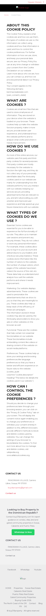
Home (6, 15)
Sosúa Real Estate (33, 588)
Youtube (37, 570)
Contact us (11, 493)
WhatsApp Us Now (23, 532)
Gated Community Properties (23, 597)
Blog (40, 603)
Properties (18, 588)
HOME (8, 588)
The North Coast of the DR (15, 603)
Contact (32, 603)
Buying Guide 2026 (23, 600)
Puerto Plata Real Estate (23, 594)
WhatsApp (25, 570)
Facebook (11, 570)
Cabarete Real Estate (23, 591)
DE (25, 606)
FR (20, 606)
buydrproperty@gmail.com (20, 487)
